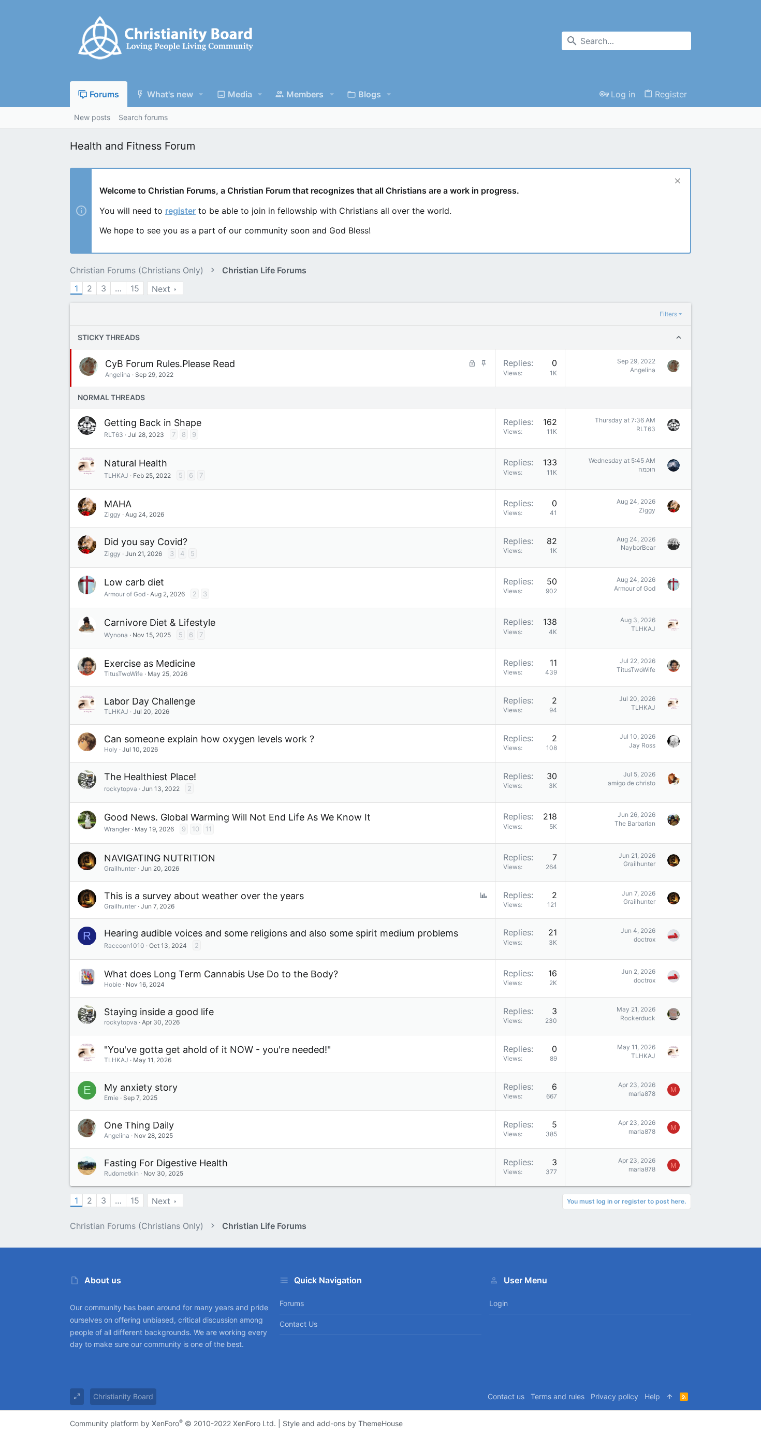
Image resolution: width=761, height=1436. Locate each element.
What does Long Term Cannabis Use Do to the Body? (221, 974)
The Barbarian (634, 823)
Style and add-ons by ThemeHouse (343, 1423)
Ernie (111, 1098)
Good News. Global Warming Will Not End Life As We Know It (237, 817)
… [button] (118, 288)
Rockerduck (637, 1018)
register (180, 211)
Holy (111, 749)
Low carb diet (134, 582)
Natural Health (135, 463)
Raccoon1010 (124, 945)
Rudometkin (121, 1173)
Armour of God (124, 594)
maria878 (641, 1093)
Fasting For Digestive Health (166, 1162)
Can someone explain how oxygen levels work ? (209, 739)
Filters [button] (668, 314)
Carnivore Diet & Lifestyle (159, 622)
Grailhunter (120, 868)
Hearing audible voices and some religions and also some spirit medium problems (281, 933)
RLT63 (113, 434)
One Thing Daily (139, 1125)
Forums (292, 1303)
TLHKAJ (116, 475)
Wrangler (117, 829)
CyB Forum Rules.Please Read (170, 363)
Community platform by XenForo (173, 1423)
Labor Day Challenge (149, 701)
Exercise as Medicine (149, 663)
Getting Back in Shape (152, 422)
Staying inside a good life (159, 1011)
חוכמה (646, 469)
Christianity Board (123, 1396)
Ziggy (112, 514)
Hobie (112, 984)
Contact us (298, 1324)
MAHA (117, 504)
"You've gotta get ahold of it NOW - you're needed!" (217, 1049)
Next (161, 289)
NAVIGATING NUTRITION (159, 858)
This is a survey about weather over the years (204, 895)
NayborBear (638, 547)
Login (498, 1303)
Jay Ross (642, 745)
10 (195, 829)
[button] (201, 94)
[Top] (670, 1396)
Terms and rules (557, 1396)
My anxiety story (141, 1087)
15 (134, 288)
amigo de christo (631, 783)
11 (209, 829)
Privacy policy (614, 1396)
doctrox (644, 939)
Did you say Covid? (145, 541)
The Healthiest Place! (150, 776)
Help (652, 1396)
